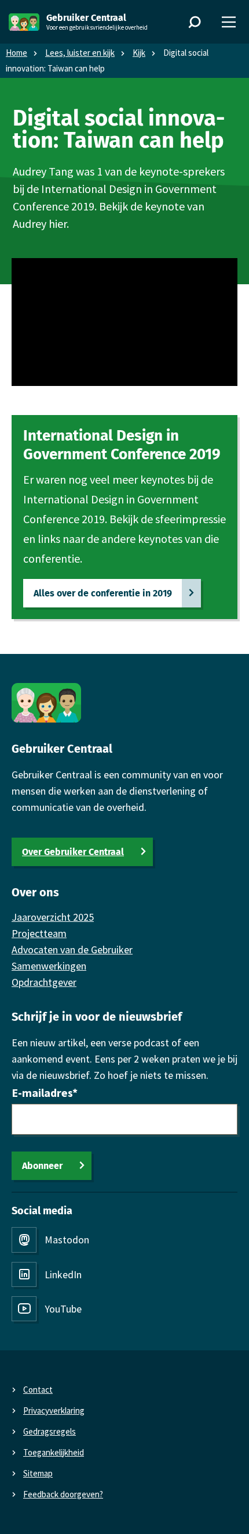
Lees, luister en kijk (80, 52)
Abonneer (42, 1165)
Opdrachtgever (44, 982)
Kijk (139, 52)
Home (16, 52)
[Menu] (228, 22)
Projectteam (39, 933)
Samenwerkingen (49, 965)
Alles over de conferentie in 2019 (103, 593)
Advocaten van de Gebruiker (72, 949)
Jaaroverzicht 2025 (53, 917)
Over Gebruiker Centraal (73, 851)
